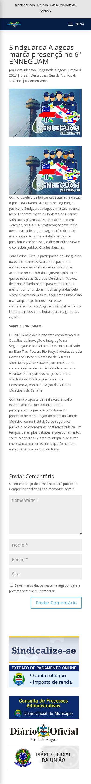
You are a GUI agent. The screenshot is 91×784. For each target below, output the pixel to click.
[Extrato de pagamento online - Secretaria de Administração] (44, 686)
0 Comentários (36, 81)
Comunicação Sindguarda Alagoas (41, 70)
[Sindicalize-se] (44, 661)
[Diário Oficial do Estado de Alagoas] (44, 743)
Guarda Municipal (62, 75)
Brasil (24, 75)
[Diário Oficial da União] (44, 768)
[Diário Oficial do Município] (44, 718)
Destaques (39, 75)
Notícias (15, 81)
